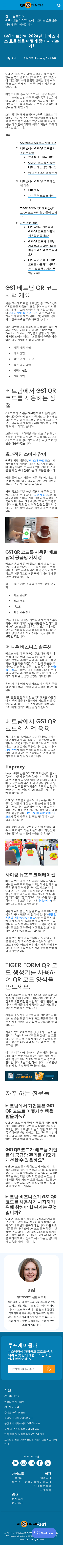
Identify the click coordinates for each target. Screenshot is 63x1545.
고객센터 (17, 1478)
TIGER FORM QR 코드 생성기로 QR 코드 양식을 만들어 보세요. (38, 212)
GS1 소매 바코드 (37, 460)
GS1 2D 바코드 (12, 1396)
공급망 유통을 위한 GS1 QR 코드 (30, 916)
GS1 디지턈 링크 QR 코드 (23, 313)
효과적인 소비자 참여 (41, 157)
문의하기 (17, 1503)
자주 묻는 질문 (29, 223)
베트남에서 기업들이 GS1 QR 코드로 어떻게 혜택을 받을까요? (41, 231)
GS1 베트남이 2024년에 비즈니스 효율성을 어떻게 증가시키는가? (31, 22)
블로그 (17, 16)
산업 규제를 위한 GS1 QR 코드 (30, 814)
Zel (14, 58)
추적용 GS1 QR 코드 (14, 1412)
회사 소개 (17, 1499)
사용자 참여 (41, 495)
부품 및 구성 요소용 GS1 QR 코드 (21, 1428)
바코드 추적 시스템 (14, 1401)
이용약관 (45, 1478)
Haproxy (33, 190)
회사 (15, 1494)
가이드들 (18, 1473)
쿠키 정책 (45, 1490)
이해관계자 (44, 900)
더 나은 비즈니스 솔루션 (42, 173)
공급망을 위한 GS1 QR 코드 (18, 1418)
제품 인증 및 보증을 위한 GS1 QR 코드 (24, 1434)
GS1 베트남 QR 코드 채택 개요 (38, 143)
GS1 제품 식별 (11, 1407)
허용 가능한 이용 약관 (38, 1482)
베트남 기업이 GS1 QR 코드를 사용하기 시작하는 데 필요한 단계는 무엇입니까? (42, 266)
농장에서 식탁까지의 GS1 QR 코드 (22, 1423)
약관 (48, 1473)
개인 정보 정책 (42, 1486)
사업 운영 (11, 750)
